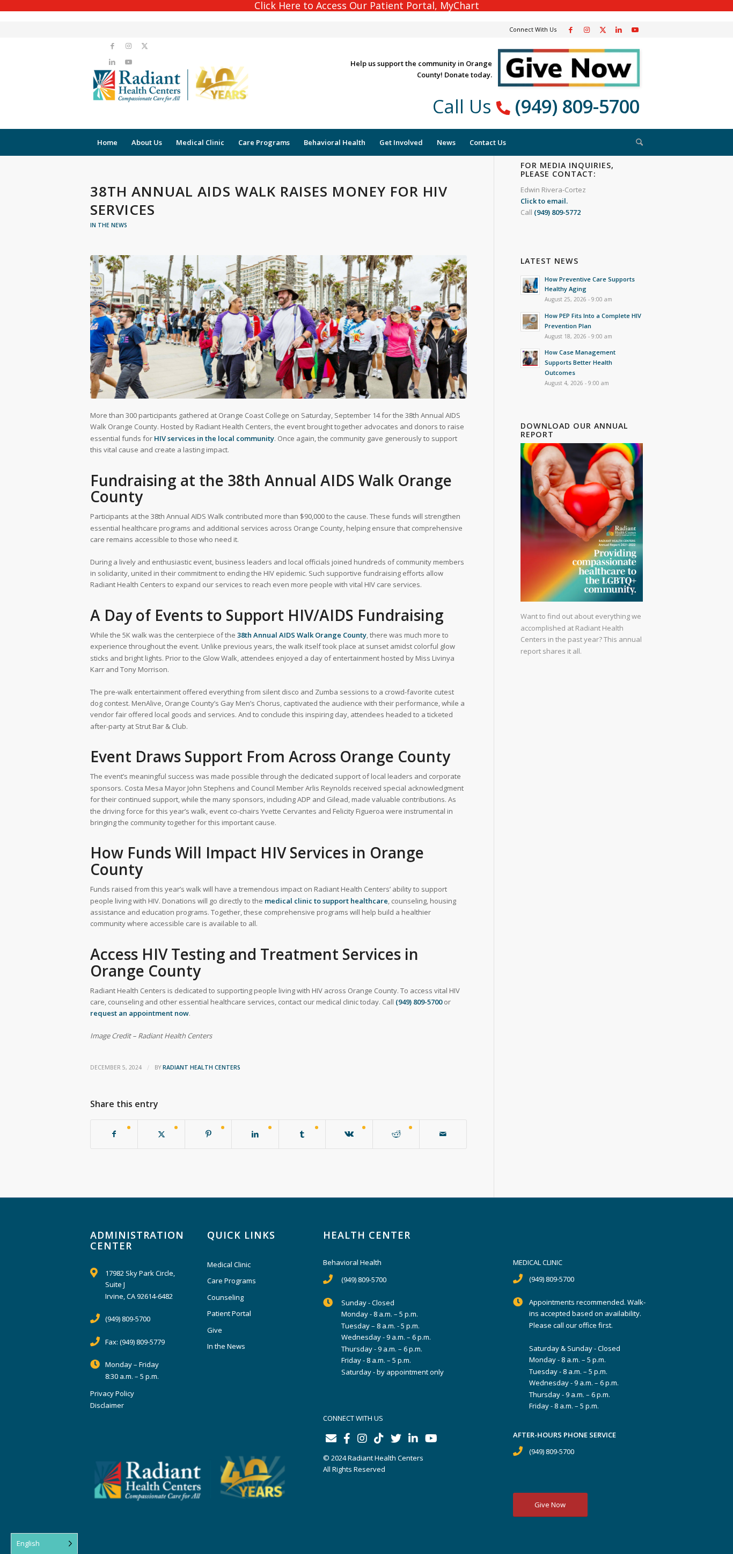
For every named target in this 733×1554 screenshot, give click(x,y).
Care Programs (231, 1280)
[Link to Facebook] (570, 29)
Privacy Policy (112, 1393)
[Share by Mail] (443, 1134)
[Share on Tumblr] (302, 1134)
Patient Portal (229, 1313)
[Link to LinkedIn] (619, 29)
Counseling (225, 1297)
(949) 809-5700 (577, 106)
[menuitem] (97, 83)
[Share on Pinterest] (208, 1134)
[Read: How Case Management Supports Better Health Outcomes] (530, 358)
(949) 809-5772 (557, 212)
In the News (108, 225)
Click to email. (544, 201)
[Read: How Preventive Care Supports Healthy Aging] (530, 285)
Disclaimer (107, 1405)
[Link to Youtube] (635, 29)
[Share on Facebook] (114, 1134)
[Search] (97, 83)
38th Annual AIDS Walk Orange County (301, 635)
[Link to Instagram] (586, 29)
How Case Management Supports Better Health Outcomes (580, 362)
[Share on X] (161, 1134)
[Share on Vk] (349, 1134)
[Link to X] (603, 29)
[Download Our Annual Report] (582, 599)
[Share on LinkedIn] (255, 1134)
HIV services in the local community (214, 438)
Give (214, 1330)
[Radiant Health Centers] (170, 83)
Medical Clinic (229, 1264)
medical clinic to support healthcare (326, 901)
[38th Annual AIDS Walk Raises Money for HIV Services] (278, 327)
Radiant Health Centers (201, 1067)
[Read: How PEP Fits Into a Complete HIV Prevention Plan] (530, 321)
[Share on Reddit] (396, 1134)
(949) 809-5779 (142, 1342)
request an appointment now (139, 1013)
